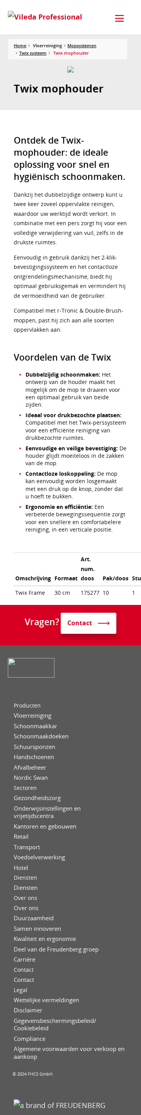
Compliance (29, 1038)
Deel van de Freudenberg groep (56, 949)
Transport (27, 847)
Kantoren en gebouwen (45, 826)
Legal (20, 990)
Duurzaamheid (34, 918)
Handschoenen (34, 757)
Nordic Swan (31, 777)
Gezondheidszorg (37, 798)
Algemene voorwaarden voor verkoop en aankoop (69, 1052)
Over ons (25, 898)
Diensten (25, 877)
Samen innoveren (37, 928)
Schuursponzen (34, 746)
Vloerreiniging (32, 715)
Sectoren (25, 787)
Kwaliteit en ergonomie (45, 939)
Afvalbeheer (30, 767)
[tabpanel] (70, 69)
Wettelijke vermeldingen (46, 1000)
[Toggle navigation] (119, 18)
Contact (24, 969)
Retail (21, 836)
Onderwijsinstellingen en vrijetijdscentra (47, 812)
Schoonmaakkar (35, 726)
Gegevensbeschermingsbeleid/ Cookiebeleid (55, 1024)
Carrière (24, 959)
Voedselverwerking (39, 857)
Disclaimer (28, 1010)
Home (20, 45)
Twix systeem (33, 53)
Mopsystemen (81, 45)
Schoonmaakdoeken (41, 736)
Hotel (21, 867)
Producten (27, 705)
